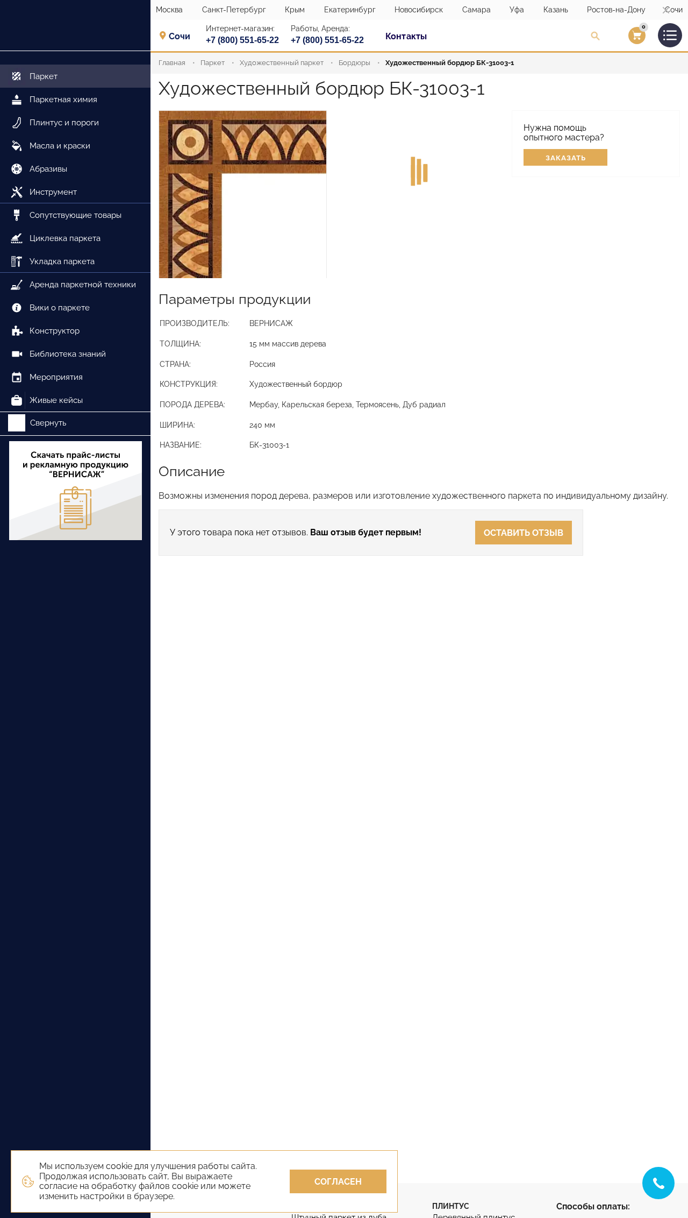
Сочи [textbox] (179, 36)
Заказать (566, 158)
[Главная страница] (75, 25)
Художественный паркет (282, 63)
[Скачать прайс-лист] (75, 492)
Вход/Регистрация (623, 38)
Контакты (406, 36)
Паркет (212, 63)
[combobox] (183, 36)
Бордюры (354, 63)
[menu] (75, 231)
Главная (172, 63)
